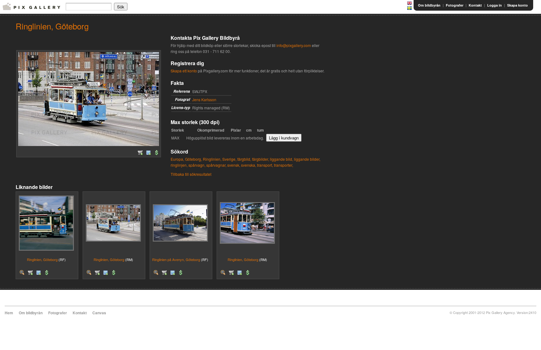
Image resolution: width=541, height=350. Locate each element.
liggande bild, (281, 159)
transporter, (283, 165)
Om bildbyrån (429, 5)
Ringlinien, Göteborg (42, 259)
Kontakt (475, 5)
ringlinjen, (179, 165)
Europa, (177, 159)
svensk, (233, 165)
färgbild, (244, 159)
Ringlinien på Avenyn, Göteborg (176, 259)
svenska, (248, 165)
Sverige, (229, 159)
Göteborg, (193, 159)
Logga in (494, 5)
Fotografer (454, 5)
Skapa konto (517, 5)
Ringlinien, (212, 159)
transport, (265, 165)
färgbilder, (260, 159)
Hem (9, 313)
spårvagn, (196, 165)
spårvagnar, (216, 165)
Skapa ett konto (184, 70)
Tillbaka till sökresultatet (191, 174)
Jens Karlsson (204, 99)
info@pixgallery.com (293, 45)
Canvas (99, 313)
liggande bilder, (307, 159)
